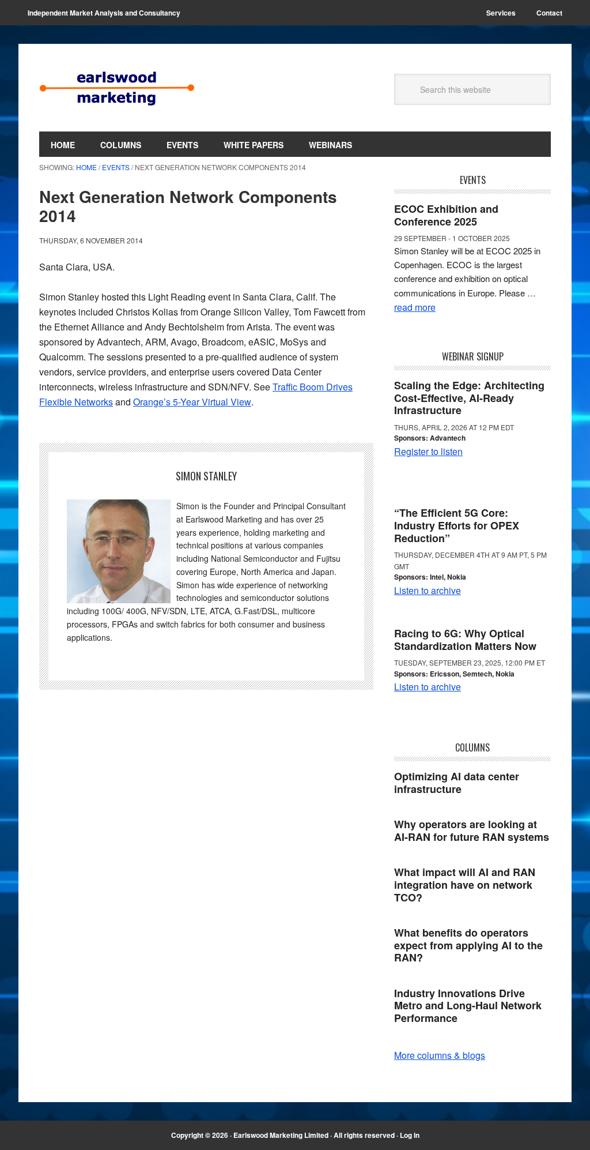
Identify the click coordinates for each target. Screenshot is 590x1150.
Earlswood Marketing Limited (117, 88)
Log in (409, 1135)
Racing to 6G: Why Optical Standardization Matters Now (465, 639)
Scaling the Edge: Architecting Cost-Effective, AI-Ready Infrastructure (469, 398)
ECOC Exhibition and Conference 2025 (446, 215)
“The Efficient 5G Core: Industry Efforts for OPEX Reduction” (456, 525)
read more (415, 307)
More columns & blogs (439, 1055)
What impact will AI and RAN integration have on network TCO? (464, 884)
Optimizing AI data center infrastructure (456, 782)
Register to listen (428, 451)
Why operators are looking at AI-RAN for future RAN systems (471, 830)
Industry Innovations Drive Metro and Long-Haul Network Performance (468, 1005)
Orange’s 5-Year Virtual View (192, 401)
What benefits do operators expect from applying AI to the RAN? (468, 945)
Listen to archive (427, 590)
